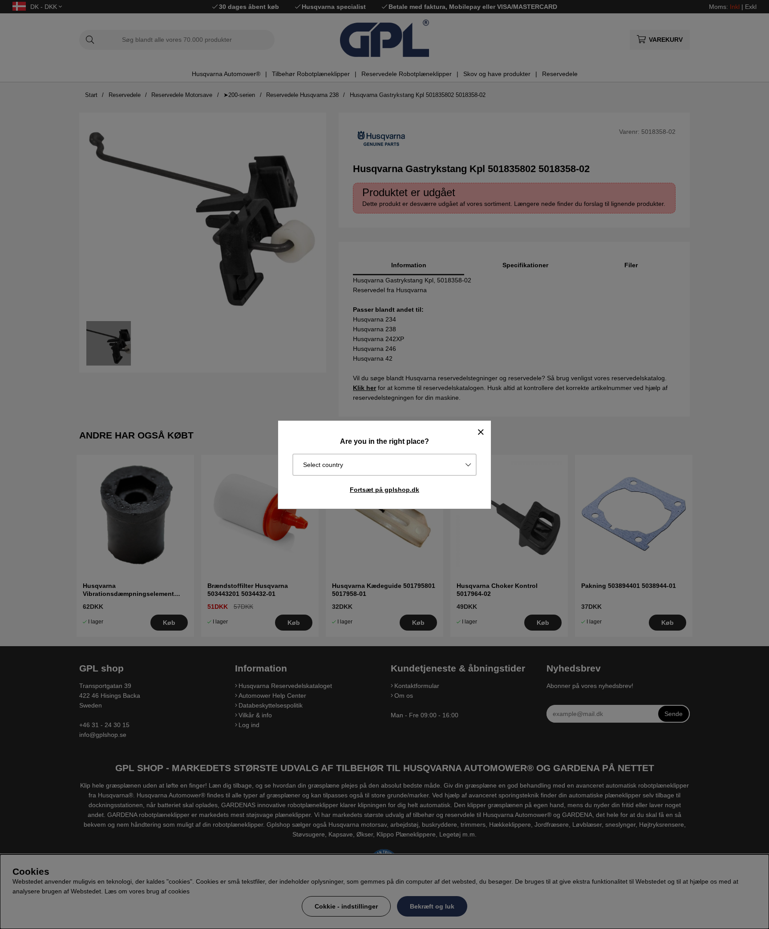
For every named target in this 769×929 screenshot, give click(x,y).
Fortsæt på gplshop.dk (384, 489)
